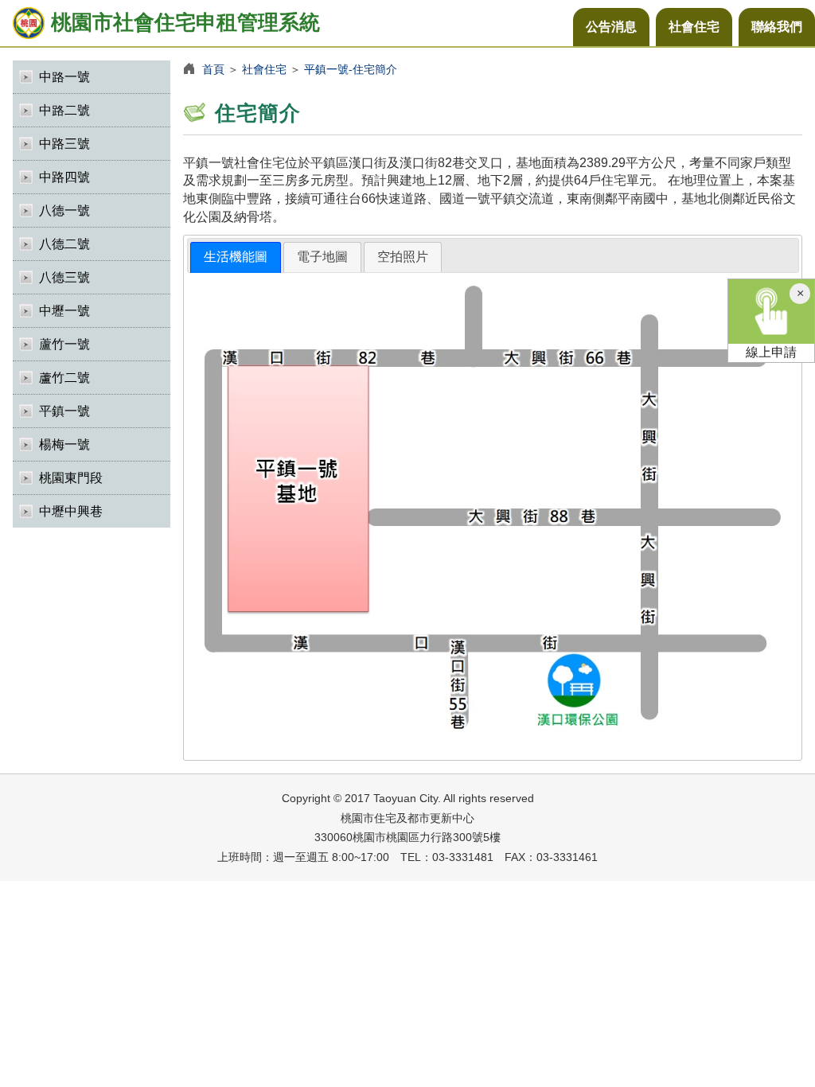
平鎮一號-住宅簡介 (350, 69)
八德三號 (64, 277)
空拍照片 (402, 256)
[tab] (235, 257)
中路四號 (64, 177)
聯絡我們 (776, 26)
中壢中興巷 (71, 511)
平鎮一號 (64, 411)
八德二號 (64, 244)
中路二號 (64, 110)
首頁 (213, 69)
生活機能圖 (235, 256)
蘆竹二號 (64, 377)
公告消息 (611, 26)
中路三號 (64, 143)
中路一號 (64, 77)
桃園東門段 (71, 478)
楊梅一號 (64, 444)
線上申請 (771, 352)
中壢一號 (64, 311)
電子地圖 (322, 256)
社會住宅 (694, 26)
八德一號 (64, 210)
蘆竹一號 (64, 344)
